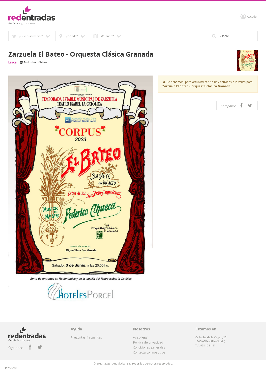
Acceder (252, 17)
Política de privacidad (148, 342)
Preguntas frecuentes (86, 337)
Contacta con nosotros (149, 352)
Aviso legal (140, 337)
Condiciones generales (149, 347)
